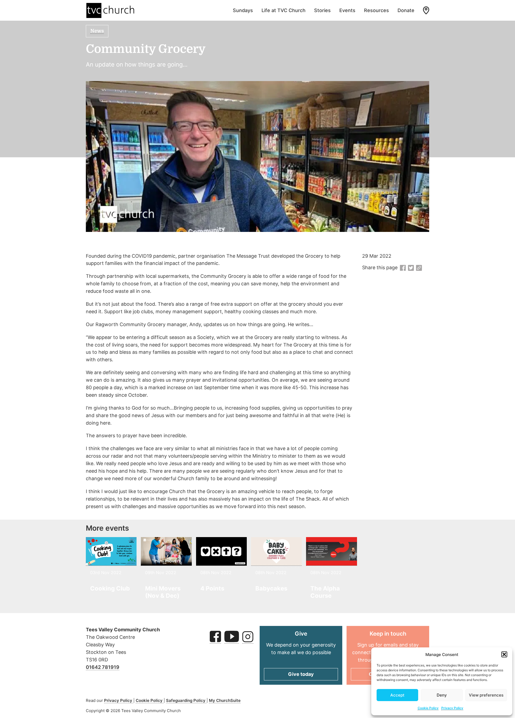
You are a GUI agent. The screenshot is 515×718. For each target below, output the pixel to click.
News (97, 31)
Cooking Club (110, 588)
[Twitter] (411, 268)
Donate (406, 10)
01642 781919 (102, 667)
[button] (504, 654)
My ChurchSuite (225, 700)
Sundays (243, 10)
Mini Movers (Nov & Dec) (163, 592)
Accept (397, 695)
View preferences (486, 695)
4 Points (212, 588)
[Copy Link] (419, 268)
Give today (301, 674)
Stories (322, 10)
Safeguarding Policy (186, 700)
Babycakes (271, 588)
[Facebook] (403, 268)
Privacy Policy (452, 708)
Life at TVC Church (284, 10)
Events (347, 10)
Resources (376, 10)
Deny (442, 695)
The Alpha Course (325, 592)
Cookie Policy (428, 708)
